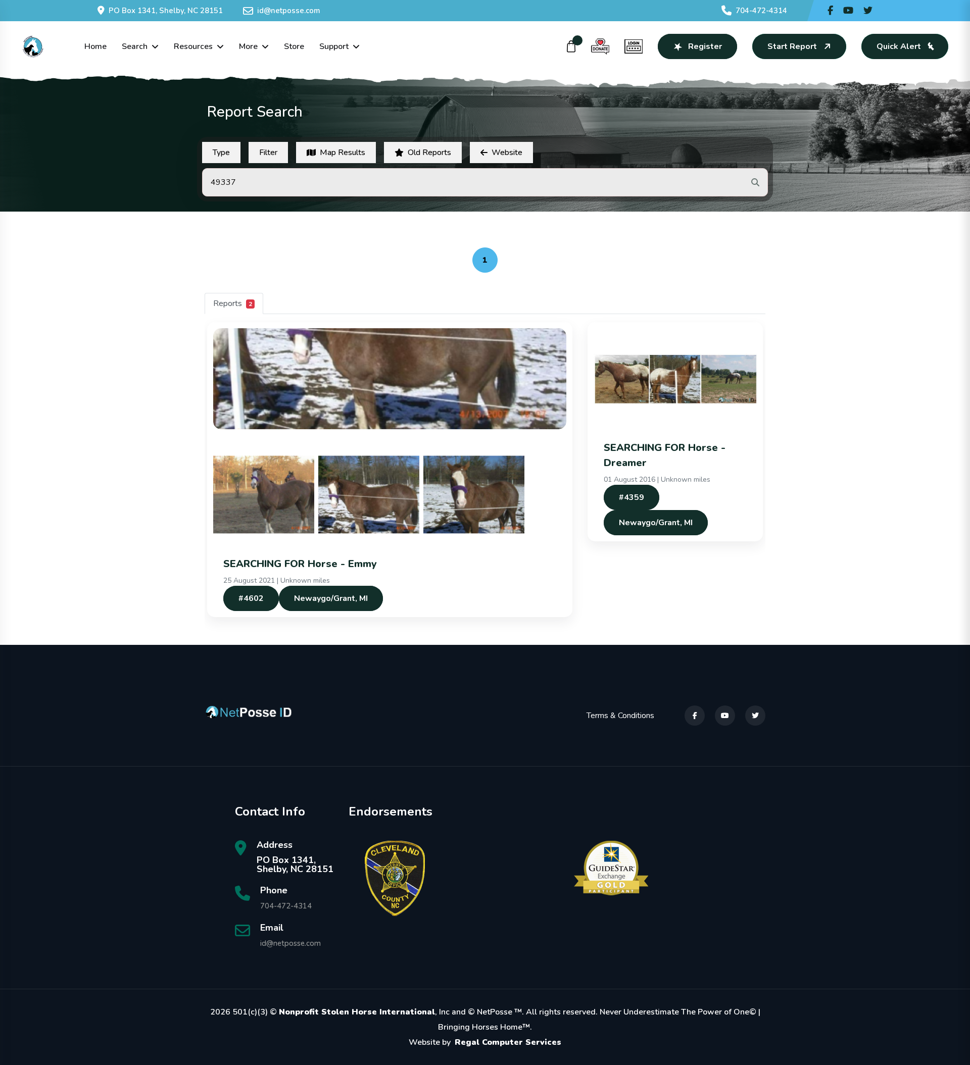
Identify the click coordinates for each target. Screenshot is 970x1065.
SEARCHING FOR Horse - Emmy (300, 564)
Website (507, 152)
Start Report (792, 46)
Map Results (342, 152)
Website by (485, 1042)
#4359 (631, 497)
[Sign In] (633, 46)
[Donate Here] (600, 46)
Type (221, 152)
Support (334, 46)
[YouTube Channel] (848, 10)
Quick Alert (899, 46)
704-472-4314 (761, 11)
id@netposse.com (288, 11)
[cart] (571, 46)
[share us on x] (867, 10)
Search (135, 46)
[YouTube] (725, 715)
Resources (193, 46)
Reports (232, 303)
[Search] (755, 182)
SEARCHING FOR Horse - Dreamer (664, 455)
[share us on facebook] (830, 10)
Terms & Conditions (620, 715)
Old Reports (429, 152)
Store (294, 46)
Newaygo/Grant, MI (331, 598)
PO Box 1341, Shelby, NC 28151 (166, 11)
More (248, 46)
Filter (268, 152)
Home (95, 46)
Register (705, 46)
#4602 (251, 598)
